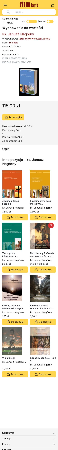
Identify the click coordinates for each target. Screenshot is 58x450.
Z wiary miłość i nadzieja (10, 202)
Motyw (42, 21)
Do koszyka (15, 117)
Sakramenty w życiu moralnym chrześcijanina (40, 202)
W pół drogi (8, 357)
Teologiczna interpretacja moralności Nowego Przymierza (13, 254)
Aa (23, 21)
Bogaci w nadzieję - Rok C (43, 359)
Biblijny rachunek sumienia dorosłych (12, 307)
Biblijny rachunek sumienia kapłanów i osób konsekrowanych (42, 307)
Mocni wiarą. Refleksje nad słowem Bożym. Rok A (42, 254)
